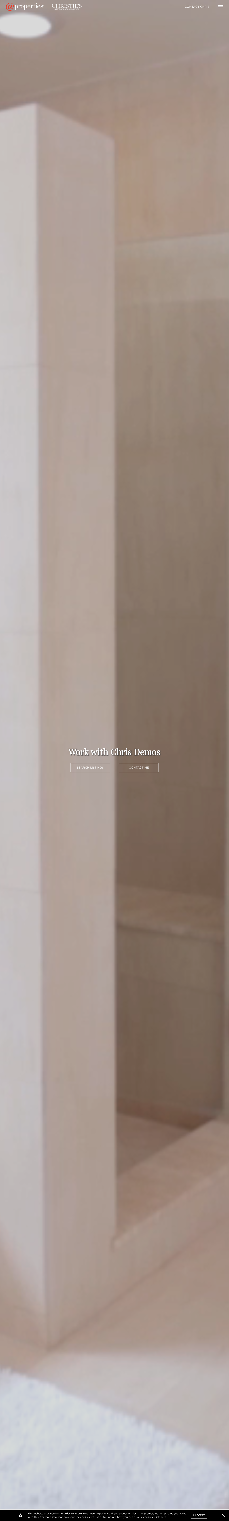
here (163, 1517)
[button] (223, 1515)
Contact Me (139, 767)
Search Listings (90, 767)
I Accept (199, 1515)
